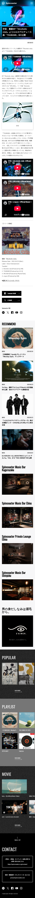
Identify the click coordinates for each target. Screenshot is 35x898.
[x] (7, 313)
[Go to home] (9, 3)
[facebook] (12, 313)
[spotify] (3, 313)
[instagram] (21, 313)
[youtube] (16, 313)
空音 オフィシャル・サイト (11, 280)
